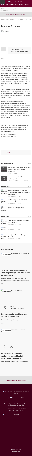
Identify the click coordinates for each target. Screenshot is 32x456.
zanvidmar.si (18, 451)
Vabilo (8, 152)
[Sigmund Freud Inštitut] (16, 2)
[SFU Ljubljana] (16, 5)
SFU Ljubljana (5, 9)
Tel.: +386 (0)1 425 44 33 (16, 410)
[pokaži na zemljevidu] (16, 418)
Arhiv (29, 163)
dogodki (14, 9)
